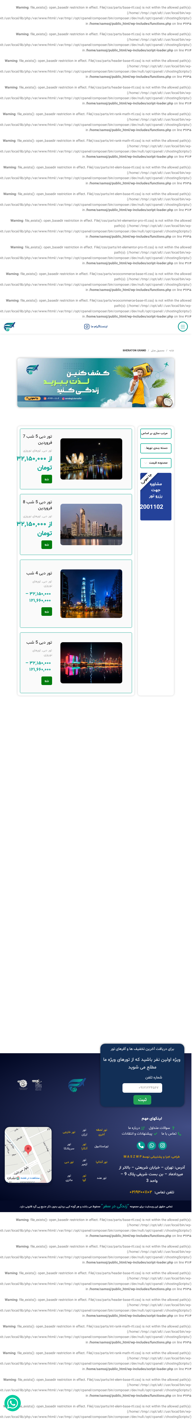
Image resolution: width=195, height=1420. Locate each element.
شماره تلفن (153, 1077)
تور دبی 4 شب (39, 573)
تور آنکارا (84, 1146)
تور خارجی (69, 1132)
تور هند (101, 1178)
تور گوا (84, 1178)
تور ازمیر (84, 1162)
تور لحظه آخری (101, 1132)
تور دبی (47, 451)
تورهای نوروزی (32, 451)
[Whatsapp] (151, 1145)
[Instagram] (162, 1145)
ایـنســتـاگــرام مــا (99, 326)
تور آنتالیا (101, 1162)
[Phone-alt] (141, 1145)
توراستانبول (101, 1146)
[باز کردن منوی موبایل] (183, 326)
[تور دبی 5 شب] (91, 662)
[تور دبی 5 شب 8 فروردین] (91, 524)
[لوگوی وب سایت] (9, 326)
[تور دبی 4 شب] (91, 594)
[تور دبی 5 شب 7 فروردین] (91, 459)
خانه (171, 351)
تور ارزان (84, 1132)
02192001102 (141, 1192)
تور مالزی (69, 1178)
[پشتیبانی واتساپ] (12, 1403)
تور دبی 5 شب (39, 643)
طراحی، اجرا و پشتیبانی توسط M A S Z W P (152, 1157)
